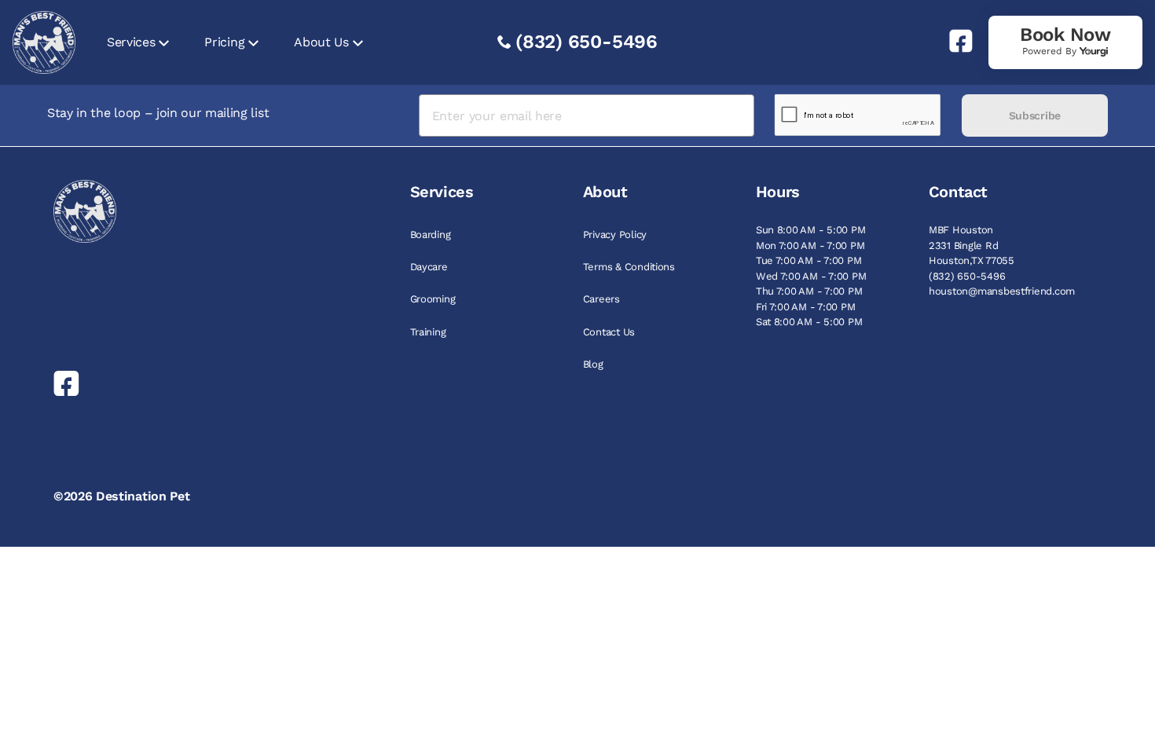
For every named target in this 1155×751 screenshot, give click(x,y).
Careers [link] (601, 299)
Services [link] (131, 42)
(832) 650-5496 (586, 42)
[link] (955, 41)
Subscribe (1035, 115)
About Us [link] (321, 42)
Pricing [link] (224, 42)
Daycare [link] (429, 267)
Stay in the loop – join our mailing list (158, 112)
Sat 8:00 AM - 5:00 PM (809, 322)
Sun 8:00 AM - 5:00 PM (811, 230)
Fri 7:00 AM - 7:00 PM (806, 307)
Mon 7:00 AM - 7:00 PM (810, 245)
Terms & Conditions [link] (629, 267)
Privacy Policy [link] (615, 234)
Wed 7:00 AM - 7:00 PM (811, 276)
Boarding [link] (430, 234)
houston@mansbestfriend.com (1002, 291)
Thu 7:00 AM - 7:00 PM (809, 291)
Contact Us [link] (609, 332)
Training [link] (428, 332)
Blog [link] (593, 364)
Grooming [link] (433, 299)
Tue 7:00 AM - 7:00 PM (809, 260)
